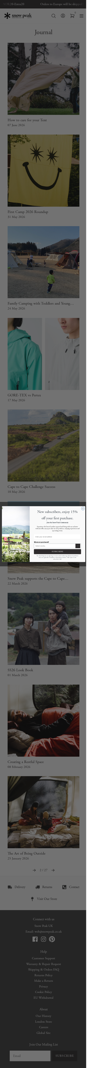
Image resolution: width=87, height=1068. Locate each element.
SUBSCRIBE (57, 551)
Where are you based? (41, 542)
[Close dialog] (82, 508)
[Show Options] (77, 546)
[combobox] (55, 546)
